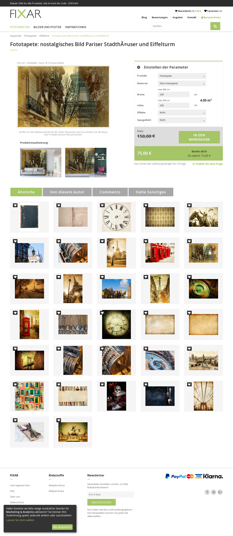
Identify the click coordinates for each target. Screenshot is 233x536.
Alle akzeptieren (62, 527)
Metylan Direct (57, 485)
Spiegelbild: (144, 120)
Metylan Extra (56, 491)
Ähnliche (26, 192)
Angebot (178, 17)
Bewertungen (160, 17)
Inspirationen (75, 27)
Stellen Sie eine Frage (209, 163)
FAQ (12, 491)
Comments (110, 192)
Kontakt (191, 17)
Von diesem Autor (67, 192)
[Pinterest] (214, 492)
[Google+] (220, 492)
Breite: (141, 94)
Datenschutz (17, 502)
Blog (144, 17)
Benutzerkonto (212, 17)
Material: (142, 83)
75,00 (142, 153)
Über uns (15, 496)
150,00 (144, 136)
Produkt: (142, 75)
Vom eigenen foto (20, 485)
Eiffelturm (44, 35)
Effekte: (141, 112)
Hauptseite (15, 35)
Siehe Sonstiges (151, 192)
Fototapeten (20, 27)
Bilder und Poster (47, 27)
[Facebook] (207, 492)
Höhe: (140, 105)
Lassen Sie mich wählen (20, 520)
